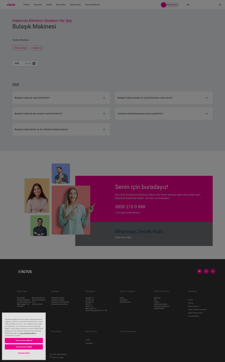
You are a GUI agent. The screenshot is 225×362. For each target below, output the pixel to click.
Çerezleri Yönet (24, 353)
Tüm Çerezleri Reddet (24, 347)
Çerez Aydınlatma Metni (27, 333)
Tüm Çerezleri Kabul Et (23, 340)
